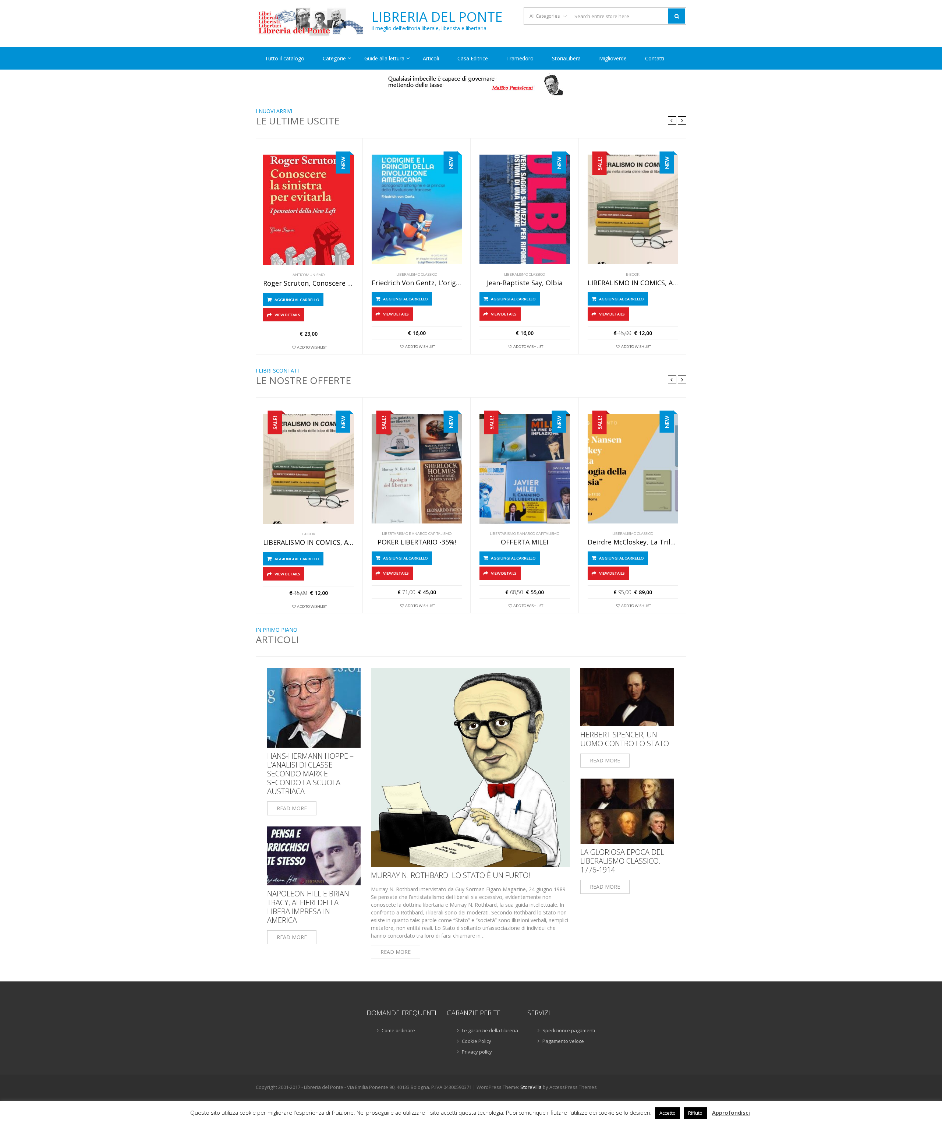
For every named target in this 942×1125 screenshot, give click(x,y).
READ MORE (292, 808)
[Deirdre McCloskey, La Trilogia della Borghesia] (633, 468)
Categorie (334, 58)
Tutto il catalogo (284, 58)
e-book (633, 274)
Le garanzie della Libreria (490, 1030)
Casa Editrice (472, 58)
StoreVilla (531, 1087)
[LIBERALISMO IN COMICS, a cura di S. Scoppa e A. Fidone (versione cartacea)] (633, 209)
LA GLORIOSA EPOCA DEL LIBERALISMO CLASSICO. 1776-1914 (622, 861)
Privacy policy (477, 1051)
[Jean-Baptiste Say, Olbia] (524, 209)
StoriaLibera (566, 58)
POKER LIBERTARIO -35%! (417, 542)
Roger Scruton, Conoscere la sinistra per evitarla (308, 283)
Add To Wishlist (312, 347)
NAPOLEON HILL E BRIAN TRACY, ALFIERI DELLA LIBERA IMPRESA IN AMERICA (308, 907)
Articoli (431, 58)
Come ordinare (398, 1030)
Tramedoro (520, 58)
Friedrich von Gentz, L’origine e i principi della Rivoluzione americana (417, 283)
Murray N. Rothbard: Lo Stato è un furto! (450, 875)
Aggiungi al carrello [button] (297, 299)
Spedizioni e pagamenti (568, 1030)
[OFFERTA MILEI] (524, 468)
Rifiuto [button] (695, 1113)
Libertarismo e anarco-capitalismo (416, 533)
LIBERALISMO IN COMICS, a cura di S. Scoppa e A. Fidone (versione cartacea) (633, 283)
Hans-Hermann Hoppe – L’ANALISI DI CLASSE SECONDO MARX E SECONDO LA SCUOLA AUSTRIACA (310, 774)
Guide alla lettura (384, 58)
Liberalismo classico (416, 274)
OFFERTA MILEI (524, 542)
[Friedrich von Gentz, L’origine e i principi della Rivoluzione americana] (417, 209)
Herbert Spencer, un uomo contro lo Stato (624, 739)
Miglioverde (613, 58)
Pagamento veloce (563, 1041)
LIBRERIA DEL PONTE (437, 16)
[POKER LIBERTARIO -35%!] (417, 468)
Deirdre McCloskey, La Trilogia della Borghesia (633, 542)
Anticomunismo (309, 274)
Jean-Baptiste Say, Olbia (525, 283)
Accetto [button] (667, 1113)
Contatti (654, 58)
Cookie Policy (476, 1041)
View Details (287, 315)
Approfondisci (731, 1112)
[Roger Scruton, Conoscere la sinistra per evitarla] (308, 210)
